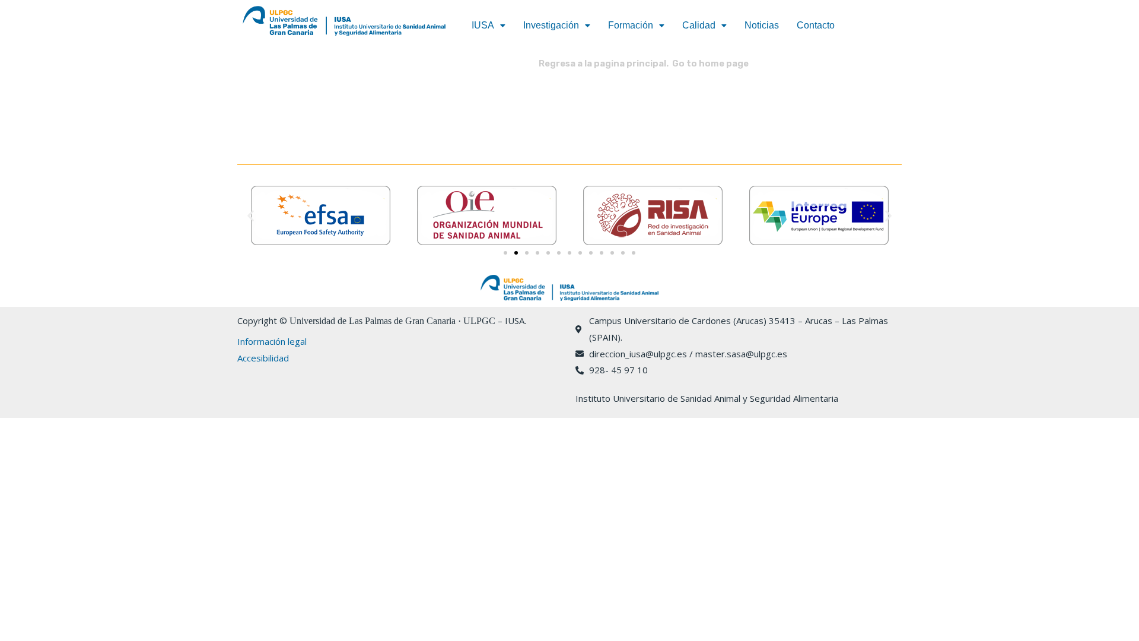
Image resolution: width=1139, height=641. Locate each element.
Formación (630, 25)
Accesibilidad (263, 358)
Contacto (816, 25)
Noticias (762, 25)
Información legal (272, 341)
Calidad (698, 25)
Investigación (551, 25)
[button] (488, 25)
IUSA (483, 25)
